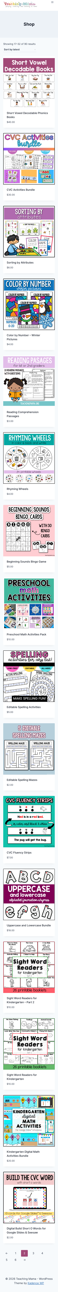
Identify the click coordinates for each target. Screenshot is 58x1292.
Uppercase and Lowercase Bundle (29, 925)
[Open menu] (52, 2)
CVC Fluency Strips (19, 852)
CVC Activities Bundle (21, 189)
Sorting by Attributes (20, 262)
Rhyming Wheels (17, 489)
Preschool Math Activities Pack (26, 634)
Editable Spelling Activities (24, 707)
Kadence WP (36, 1283)
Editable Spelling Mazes (22, 780)
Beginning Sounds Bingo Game (26, 561)
